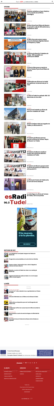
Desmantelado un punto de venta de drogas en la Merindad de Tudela (24, 314)
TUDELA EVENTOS (8, 376)
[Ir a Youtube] (34, 363)
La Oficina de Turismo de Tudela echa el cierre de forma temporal (38, 180)
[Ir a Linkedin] (30, 363)
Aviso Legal (38, 373)
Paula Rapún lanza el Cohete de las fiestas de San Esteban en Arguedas (23, 319)
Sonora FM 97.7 (7, 373)
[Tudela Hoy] (27, 1)
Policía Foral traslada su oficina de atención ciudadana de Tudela (37, 110)
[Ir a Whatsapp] (32, 363)
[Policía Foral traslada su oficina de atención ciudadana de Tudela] (15, 114)
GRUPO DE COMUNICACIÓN (10, 378)
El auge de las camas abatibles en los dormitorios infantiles (23, 259)
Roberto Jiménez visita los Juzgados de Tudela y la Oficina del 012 (38, 124)
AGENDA (22, 373)
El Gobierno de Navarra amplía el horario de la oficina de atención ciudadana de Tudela (36, 153)
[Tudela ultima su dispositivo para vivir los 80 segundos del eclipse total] (6, 302)
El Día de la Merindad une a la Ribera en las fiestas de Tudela (23, 296)
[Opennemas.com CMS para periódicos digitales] (27, 398)
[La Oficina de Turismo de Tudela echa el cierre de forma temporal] (15, 184)
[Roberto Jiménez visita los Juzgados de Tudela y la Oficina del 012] (15, 128)
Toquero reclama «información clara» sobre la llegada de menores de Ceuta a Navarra (23, 265)
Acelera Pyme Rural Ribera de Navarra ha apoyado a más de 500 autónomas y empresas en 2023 (38, 26)
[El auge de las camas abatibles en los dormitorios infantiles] (6, 260)
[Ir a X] (28, 363)
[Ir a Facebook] (24, 363)
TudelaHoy (29, 35)
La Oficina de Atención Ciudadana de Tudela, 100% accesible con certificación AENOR (37, 55)
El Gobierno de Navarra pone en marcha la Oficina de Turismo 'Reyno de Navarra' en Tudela (37, 139)
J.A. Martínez (29, 21)
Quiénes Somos (39, 378)
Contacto (38, 376)
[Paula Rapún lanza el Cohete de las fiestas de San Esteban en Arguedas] (6, 319)
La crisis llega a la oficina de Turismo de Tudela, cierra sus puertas (37, 195)
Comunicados (39, 380)
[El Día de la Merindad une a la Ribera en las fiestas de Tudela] (6, 297)
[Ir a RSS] (36, 363)
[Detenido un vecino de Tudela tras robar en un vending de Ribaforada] (6, 272)
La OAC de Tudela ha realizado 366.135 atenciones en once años (38, 96)
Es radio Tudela (8, 371)
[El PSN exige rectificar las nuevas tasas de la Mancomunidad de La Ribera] (6, 308)
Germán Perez (30, 203)
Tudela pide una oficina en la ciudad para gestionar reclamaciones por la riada (37, 83)
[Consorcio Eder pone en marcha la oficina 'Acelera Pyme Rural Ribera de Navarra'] (15, 72)
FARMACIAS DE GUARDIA (25, 371)
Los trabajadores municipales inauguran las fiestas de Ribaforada (22, 254)
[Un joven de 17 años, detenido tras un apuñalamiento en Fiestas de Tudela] (6, 291)
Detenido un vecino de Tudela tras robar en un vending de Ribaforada (23, 270)
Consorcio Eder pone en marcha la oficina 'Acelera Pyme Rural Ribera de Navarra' (38, 69)
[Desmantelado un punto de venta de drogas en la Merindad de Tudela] (6, 314)
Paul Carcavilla (30, 119)
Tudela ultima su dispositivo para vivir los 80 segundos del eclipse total (23, 302)
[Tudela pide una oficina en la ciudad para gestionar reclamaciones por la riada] (15, 86)
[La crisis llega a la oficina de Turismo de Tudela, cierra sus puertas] (15, 198)
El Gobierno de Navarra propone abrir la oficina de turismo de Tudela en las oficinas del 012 (38, 167)
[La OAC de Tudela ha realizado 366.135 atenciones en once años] (15, 100)
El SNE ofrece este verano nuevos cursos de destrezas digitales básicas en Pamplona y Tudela (38, 40)
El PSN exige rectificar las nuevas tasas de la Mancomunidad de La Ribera (24, 308)
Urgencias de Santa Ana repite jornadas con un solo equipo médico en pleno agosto (23, 276)
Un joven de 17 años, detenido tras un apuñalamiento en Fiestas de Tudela (24, 291)
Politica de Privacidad (41, 371)
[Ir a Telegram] (26, 363)
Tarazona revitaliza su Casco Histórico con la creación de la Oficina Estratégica (38, 12)
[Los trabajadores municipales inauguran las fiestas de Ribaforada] (6, 255)
